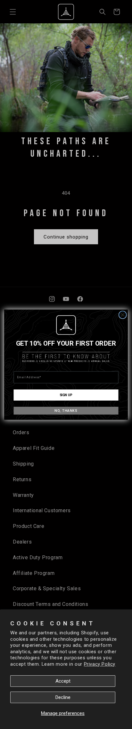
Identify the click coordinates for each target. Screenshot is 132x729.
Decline (62, 697)
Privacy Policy (99, 664)
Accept (62, 681)
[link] (66, 325)
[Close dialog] (122, 314)
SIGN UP (66, 394)
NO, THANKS (65, 410)
